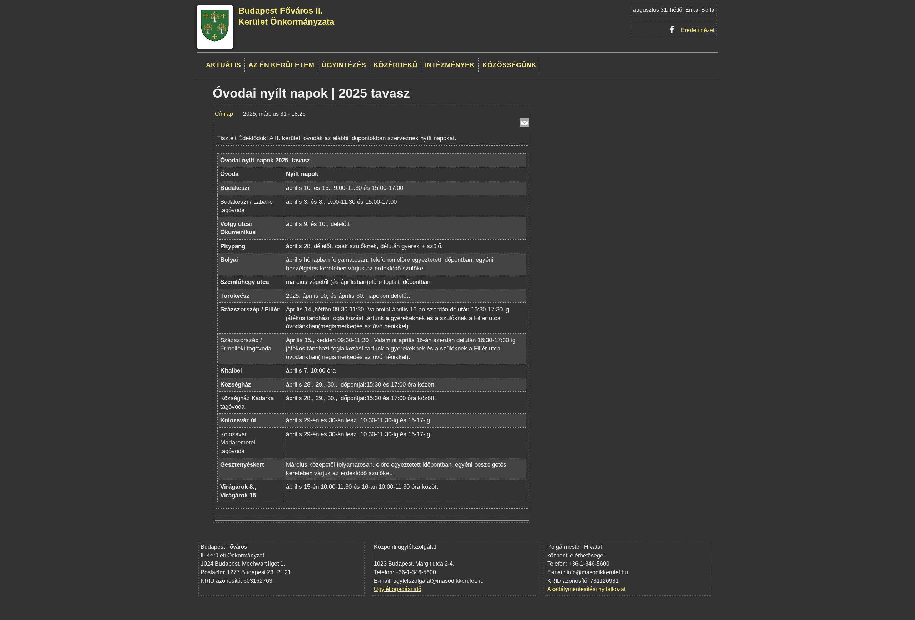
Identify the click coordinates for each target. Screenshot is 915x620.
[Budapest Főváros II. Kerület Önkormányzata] (214, 41)
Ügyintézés (344, 65)
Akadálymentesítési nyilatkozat (586, 589)
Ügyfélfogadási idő (397, 589)
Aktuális (223, 65)
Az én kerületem (281, 65)
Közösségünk (509, 65)
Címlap (224, 114)
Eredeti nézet (697, 30)
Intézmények (450, 65)
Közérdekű (395, 65)
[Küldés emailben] (524, 122)
